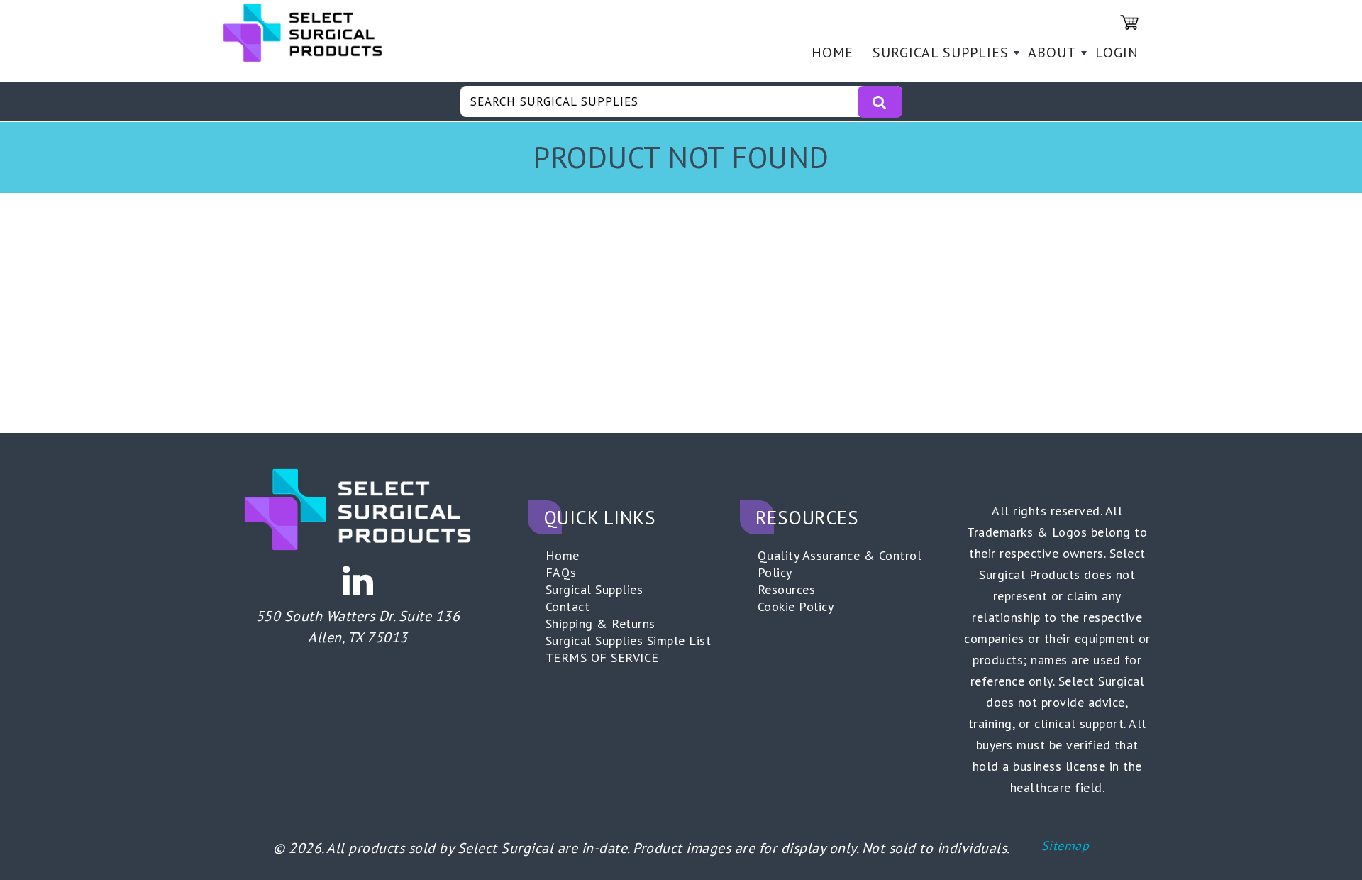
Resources (787, 589)
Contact (568, 606)
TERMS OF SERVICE (602, 657)
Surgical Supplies (941, 52)
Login (1117, 52)
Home (832, 52)
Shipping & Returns (600, 623)
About (1052, 52)
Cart (1129, 22)
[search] (880, 102)
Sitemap (1065, 845)
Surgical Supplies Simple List (629, 640)
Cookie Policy (796, 606)
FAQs (561, 572)
